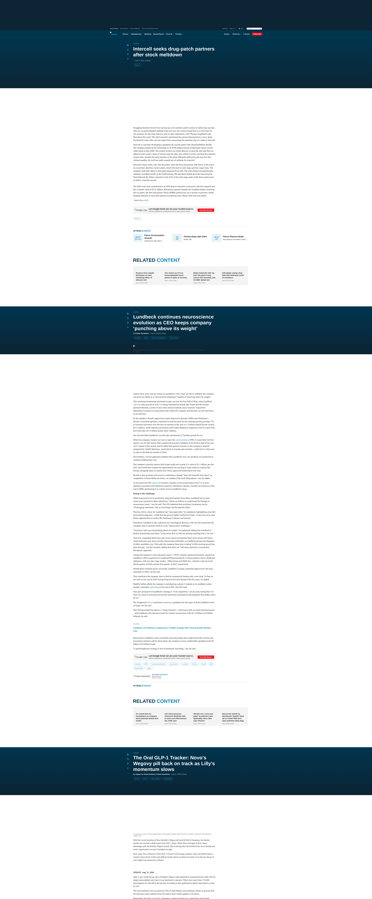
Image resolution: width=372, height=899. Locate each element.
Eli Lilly (137, 787)
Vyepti (149, 668)
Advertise (225, 28)
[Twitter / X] (242, 28)
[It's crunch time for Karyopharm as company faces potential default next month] (146, 718)
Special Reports (158, 34)
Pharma (125, 34)
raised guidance (182, 440)
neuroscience (174, 338)
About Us (232, 28)
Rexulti (204, 664)
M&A (211, 664)
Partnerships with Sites (195, 236)
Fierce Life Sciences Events (150, 28)
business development (158, 338)
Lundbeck (185, 664)
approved (156, 482)
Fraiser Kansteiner (161, 674)
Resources (236, 34)
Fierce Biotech (124, 28)
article (146, 200)
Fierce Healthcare (135, 28)
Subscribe (257, 34)
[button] (128, 59)
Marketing (147, 34)
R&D (146, 338)
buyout (149, 602)
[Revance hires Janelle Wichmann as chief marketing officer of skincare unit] (146, 269)
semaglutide (167, 787)
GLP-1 (145, 787)
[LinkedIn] (239, 28)
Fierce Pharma (114, 28)
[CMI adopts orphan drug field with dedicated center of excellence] (233, 269)
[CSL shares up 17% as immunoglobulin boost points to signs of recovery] (175, 269)
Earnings (137, 338)
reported (137, 404)
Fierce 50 (169, 34)
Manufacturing (136, 34)
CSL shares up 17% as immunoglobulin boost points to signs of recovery (176, 275)
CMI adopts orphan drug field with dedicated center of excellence (233, 275)
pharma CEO (139, 668)
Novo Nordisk (156, 787)
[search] (260, 28)
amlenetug (154, 587)
